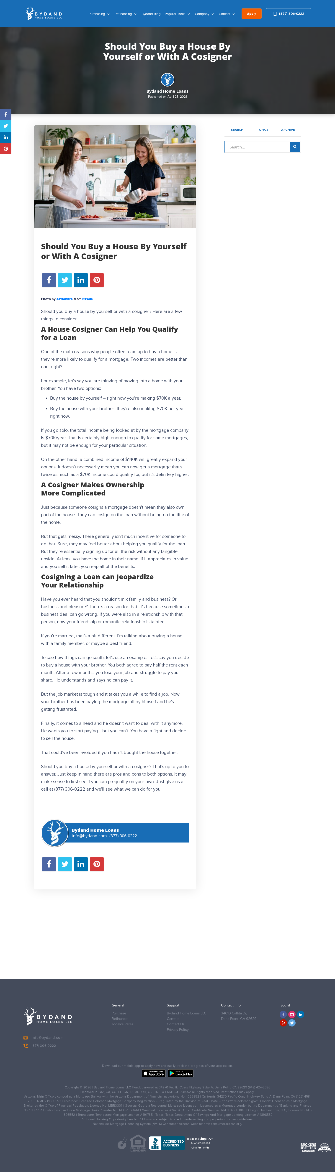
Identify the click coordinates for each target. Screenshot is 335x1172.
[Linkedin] (300, 1014)
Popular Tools (175, 14)
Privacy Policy (178, 1030)
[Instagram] (292, 1014)
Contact (225, 14)
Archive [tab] (288, 129)
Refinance (120, 1019)
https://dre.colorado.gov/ (240, 1101)
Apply (251, 14)
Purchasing (97, 14)
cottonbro (65, 299)
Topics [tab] (262, 129)
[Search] (295, 147)
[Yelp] (283, 1022)
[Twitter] (292, 1022)
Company (202, 14)
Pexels (87, 299)
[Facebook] (283, 1014)
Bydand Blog (151, 14)
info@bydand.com (89, 835)
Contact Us (175, 1024)
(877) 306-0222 (291, 13)
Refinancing (124, 14)
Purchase (119, 1013)
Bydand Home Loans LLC (186, 1013)
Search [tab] (237, 129)
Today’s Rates (122, 1024)
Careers (173, 1019)
